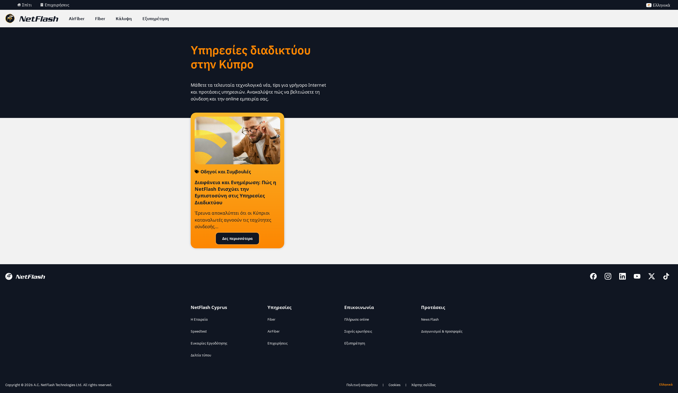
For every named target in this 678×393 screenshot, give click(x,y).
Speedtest (199, 331)
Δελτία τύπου (201, 355)
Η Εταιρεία (199, 319)
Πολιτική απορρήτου (362, 385)
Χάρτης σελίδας (423, 385)
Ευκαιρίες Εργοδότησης (209, 343)
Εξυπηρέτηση (155, 18)
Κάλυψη (124, 18)
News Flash (430, 319)
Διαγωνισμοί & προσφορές (441, 331)
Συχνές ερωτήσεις (358, 331)
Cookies (394, 385)
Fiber (100, 18)
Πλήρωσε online (356, 319)
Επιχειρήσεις (277, 343)
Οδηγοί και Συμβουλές (225, 172)
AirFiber (76, 18)
